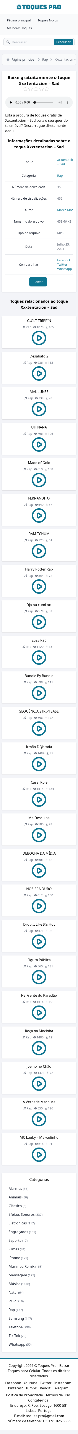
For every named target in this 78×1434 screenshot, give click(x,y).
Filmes (14, 1249)
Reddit (45, 1388)
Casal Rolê (39, 782)
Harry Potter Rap (39, 569)
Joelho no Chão (39, 1066)
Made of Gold (39, 462)
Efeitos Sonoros (22, 1214)
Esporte (15, 1240)
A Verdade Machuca (39, 1101)
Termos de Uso (58, 1395)
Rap (45, 59)
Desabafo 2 (39, 356)
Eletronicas (18, 1223)
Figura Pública (39, 959)
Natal (13, 1292)
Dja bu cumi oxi (39, 604)
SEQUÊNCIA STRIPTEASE (39, 711)
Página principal (19, 20)
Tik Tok (14, 1335)
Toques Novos (48, 20)
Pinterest (15, 1388)
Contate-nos (38, 1400)
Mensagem (18, 1275)
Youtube (30, 1383)
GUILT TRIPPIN (39, 320)
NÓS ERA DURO (39, 888)
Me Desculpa (39, 817)
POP (12, 1301)
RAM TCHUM (39, 533)
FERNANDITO (39, 498)
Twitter (62, 264)
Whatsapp (64, 269)
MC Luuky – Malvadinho (39, 1137)
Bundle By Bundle (39, 675)
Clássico (15, 1205)
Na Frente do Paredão (39, 995)
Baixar (38, 282)
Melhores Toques (19, 28)
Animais (15, 1197)
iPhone (14, 1257)
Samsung (16, 1318)
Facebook (64, 260)
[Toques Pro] (39, 6)
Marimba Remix (21, 1266)
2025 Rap (39, 640)
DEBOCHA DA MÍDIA (39, 853)
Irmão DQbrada (39, 746)
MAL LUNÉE (39, 391)
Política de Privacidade (24, 1395)
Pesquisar (63, 42)
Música (14, 1283)
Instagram (62, 1383)
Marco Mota (66, 210)
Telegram (60, 1388)
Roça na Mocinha (39, 1030)
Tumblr (31, 1388)
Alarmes (15, 1188)
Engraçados (18, 1231)
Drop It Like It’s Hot (39, 924)
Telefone (16, 1327)
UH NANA (39, 427)
